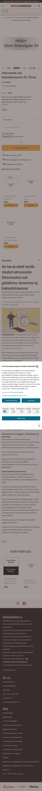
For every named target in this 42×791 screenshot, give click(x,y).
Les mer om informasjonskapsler (13, 392)
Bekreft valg (21, 418)
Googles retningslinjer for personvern (14, 395)
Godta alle (30, 400)
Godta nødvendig (11, 400)
